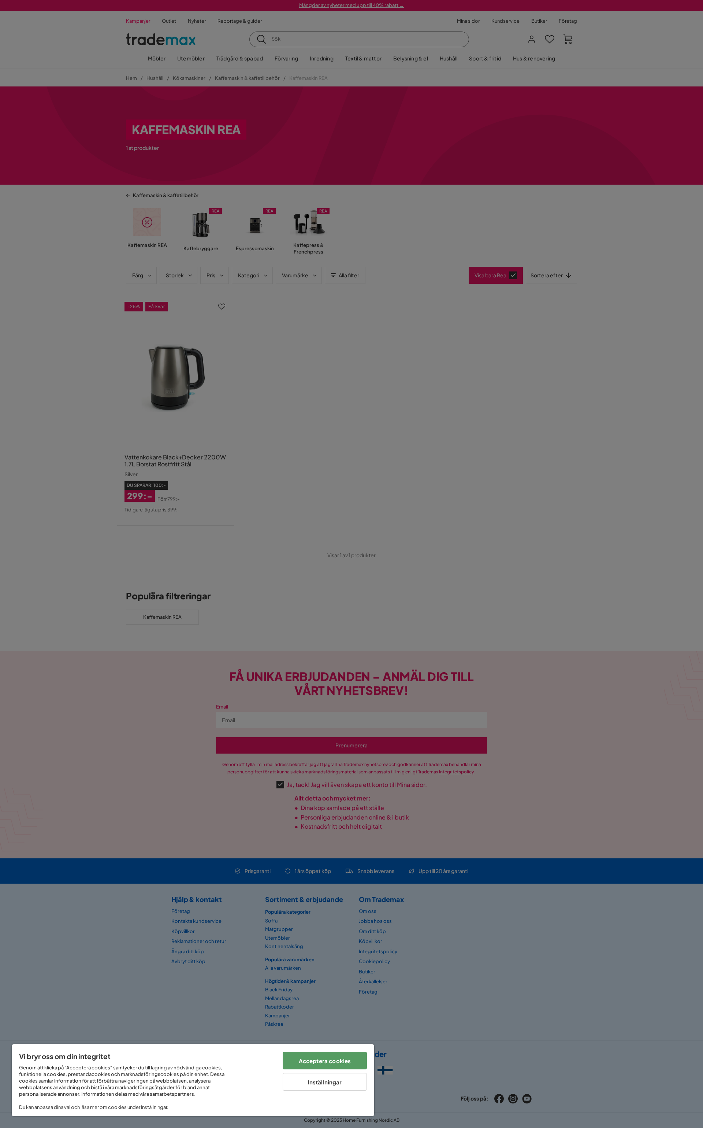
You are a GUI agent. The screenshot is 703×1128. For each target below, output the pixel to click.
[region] (193, 1080)
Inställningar (325, 1082)
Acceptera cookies (325, 1060)
